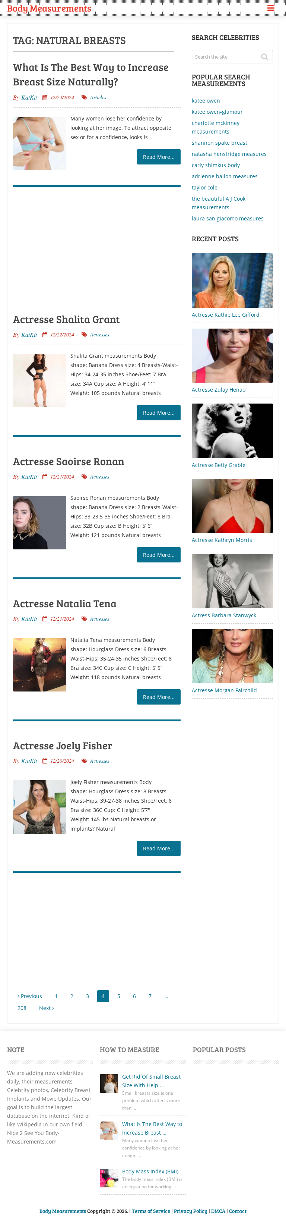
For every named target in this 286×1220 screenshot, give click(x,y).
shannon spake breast (219, 142)
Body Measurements (49, 7)
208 (22, 1008)
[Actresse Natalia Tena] (39, 664)
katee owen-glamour (217, 111)
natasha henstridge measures (229, 153)
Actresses (99, 334)
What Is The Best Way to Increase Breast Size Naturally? (91, 74)
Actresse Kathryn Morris (222, 539)
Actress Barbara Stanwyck (224, 615)
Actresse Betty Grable (218, 464)
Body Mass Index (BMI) (150, 1171)
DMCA (218, 1210)
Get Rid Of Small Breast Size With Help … (151, 1081)
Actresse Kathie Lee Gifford (226, 314)
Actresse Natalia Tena (65, 603)
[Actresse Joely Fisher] (39, 807)
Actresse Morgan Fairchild (224, 690)
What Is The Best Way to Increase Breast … (152, 1128)
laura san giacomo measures (228, 218)
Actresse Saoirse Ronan (68, 461)
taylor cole (204, 187)
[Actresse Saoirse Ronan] (39, 522)
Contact (238, 1210)
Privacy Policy (190, 1210)
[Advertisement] (97, 248)
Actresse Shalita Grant (66, 319)
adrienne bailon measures (225, 176)
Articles (98, 97)
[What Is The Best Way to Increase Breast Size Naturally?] (39, 143)
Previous (30, 996)
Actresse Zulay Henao (218, 389)
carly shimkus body (216, 165)
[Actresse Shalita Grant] (39, 380)
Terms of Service (151, 1210)
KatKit (29, 97)
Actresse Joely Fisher (62, 745)
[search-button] (267, 56)
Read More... (159, 156)
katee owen (206, 100)
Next (45, 1008)
